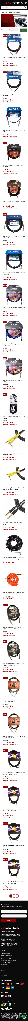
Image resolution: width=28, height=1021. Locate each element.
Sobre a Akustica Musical (6, 955)
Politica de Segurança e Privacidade (8, 960)
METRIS (17, 1018)
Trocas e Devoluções (5, 966)
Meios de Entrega (5, 964)
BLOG (2, 957)
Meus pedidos (4, 975)
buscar (24, 7)
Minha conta (3, 974)
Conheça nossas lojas (5, 953)
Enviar (8, 920)
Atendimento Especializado (7, 958)
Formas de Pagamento (6, 962)
